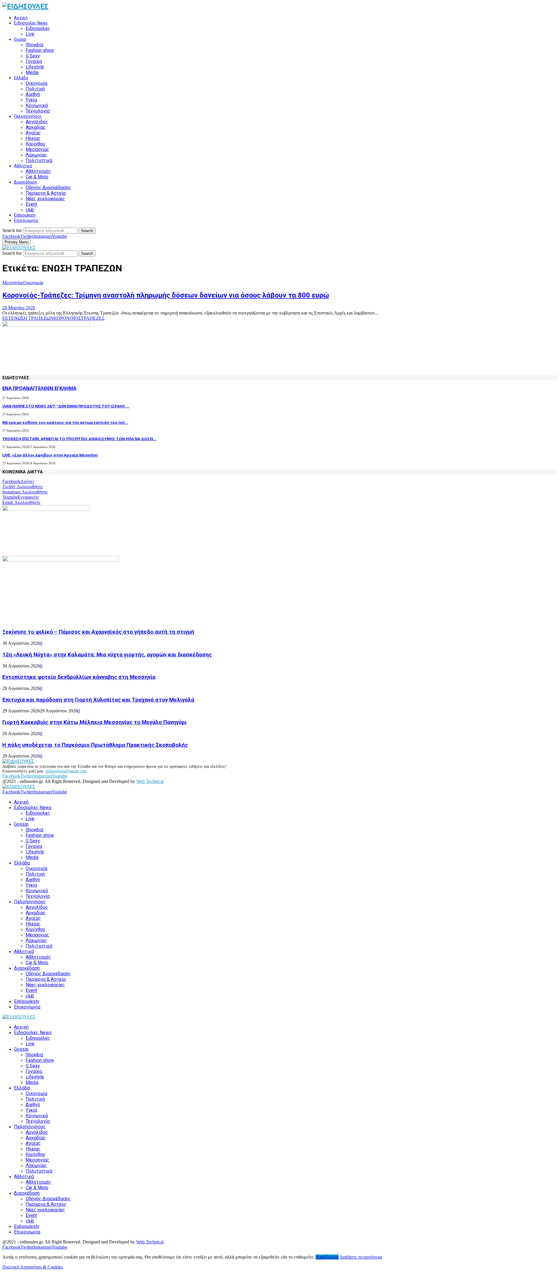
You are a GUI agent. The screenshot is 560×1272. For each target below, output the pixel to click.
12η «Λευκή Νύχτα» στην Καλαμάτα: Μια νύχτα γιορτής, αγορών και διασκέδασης (107, 654)
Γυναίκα (34, 61)
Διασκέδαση (25, 182)
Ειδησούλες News (31, 23)
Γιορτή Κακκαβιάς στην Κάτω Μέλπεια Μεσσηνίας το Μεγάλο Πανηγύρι (94, 722)
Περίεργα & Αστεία (46, 193)
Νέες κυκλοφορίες (45, 198)
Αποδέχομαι (327, 1257)
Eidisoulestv (25, 215)
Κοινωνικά (37, 105)
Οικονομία (36, 83)
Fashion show (40, 50)
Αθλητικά (23, 166)
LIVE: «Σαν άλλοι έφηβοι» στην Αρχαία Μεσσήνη (50, 455)
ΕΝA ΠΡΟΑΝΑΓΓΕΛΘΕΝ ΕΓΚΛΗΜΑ (39, 388)
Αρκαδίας (36, 127)
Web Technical (150, 781)
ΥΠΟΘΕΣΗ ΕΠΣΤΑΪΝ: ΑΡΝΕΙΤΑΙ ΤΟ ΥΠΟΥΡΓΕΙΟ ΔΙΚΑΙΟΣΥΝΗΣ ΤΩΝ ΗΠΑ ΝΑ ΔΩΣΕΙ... (79, 438)
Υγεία (31, 100)
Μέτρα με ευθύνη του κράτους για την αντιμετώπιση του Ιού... (65, 422)
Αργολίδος (37, 121)
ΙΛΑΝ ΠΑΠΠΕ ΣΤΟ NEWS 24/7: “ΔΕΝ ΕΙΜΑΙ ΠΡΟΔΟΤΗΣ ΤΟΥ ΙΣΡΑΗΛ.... (66, 406)
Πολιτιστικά (39, 160)
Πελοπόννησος (28, 116)
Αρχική (21, 17)
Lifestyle (35, 67)
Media (32, 72)
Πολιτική (35, 89)
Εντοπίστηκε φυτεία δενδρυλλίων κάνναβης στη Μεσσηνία (78, 677)
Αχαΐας (33, 133)
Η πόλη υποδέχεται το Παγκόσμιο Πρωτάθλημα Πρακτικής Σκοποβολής (95, 745)
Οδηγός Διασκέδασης (48, 187)
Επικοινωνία (26, 220)
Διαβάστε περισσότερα (361, 1257)
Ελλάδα (21, 77)
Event (31, 204)
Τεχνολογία (38, 111)
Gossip (20, 39)
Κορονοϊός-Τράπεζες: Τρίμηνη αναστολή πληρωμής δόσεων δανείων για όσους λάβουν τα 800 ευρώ (165, 295)
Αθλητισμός (38, 171)
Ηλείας (33, 138)
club (30, 209)
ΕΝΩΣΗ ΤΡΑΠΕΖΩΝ (32, 318)
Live (30, 34)
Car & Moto (37, 177)
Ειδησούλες (38, 28)
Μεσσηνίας (37, 149)
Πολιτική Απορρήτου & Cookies (32, 1266)
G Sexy (33, 56)
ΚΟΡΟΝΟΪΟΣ (67, 318)
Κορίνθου (35, 144)
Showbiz (34, 45)
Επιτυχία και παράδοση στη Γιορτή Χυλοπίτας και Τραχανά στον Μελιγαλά (98, 700)
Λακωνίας (36, 155)
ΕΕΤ (6, 318)
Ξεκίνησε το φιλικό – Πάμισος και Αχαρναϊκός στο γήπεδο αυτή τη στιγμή (98, 632)
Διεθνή (33, 94)
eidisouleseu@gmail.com (66, 771)
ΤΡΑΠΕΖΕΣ (92, 318)
